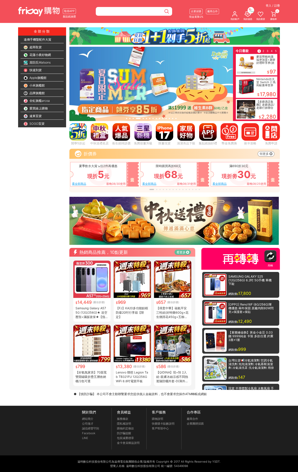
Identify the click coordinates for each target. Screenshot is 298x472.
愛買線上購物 (38, 108)
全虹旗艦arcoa (39, 100)
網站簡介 (87, 418)
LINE (85, 438)
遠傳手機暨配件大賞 (37, 39)
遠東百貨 (35, 116)
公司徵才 (87, 423)
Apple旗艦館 (37, 78)
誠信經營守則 (90, 428)
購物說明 (157, 418)
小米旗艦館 (37, 85)
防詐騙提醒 (124, 433)
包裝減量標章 (125, 438)
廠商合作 (192, 418)
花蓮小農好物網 (40, 55)
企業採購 (196, 11)
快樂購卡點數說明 (163, 423)
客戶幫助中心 (160, 428)
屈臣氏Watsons (40, 62)
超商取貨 (35, 47)
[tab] (126, 118)
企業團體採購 (195, 423)
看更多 (181, 252)
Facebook (88, 433)
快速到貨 (35, 70)
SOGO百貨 (37, 123)
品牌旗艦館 (37, 93)
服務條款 (122, 418)
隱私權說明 (124, 423)
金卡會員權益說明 (128, 442)
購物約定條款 (125, 428)
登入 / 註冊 (273, 5)
